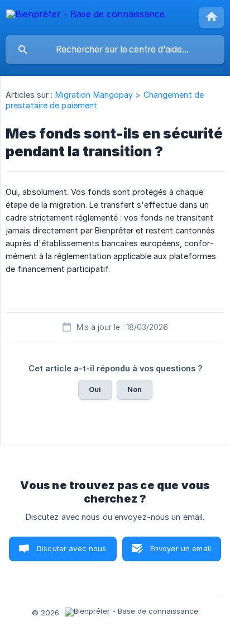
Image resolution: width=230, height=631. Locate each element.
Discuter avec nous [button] (72, 548)
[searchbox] (115, 49)
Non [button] (134, 389)
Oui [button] (95, 389)
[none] (85, 16)
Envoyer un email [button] (180, 548)
